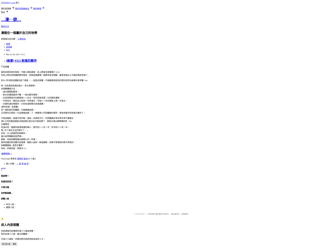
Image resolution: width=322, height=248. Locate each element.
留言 (26, 159)
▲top (3, 168)
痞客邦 (20, 159)
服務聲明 (185, 214)
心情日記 (22, 39)
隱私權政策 (175, 214)
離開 (14, 244)
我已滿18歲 (6, 244)
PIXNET (142, 214)
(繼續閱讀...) (6, 154)
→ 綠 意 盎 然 (23, 164)
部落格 (9, 47)
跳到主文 (5, 26)
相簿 (8, 44)
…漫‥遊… (11, 19)
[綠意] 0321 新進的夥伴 (21, 60)
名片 (8, 50)
